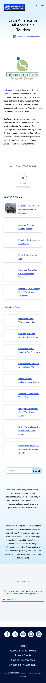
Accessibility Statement (23, 664)
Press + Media (23, 655)
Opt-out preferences (23, 659)
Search (37, 471)
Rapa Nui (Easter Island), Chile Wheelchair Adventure (29, 292)
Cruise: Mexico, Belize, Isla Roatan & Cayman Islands (28, 449)
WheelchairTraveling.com (29, 36)
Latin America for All (12, 90)
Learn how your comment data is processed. (25, 592)
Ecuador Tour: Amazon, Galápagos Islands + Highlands (28, 209)
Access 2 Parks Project (23, 650)
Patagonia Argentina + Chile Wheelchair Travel (28, 273)
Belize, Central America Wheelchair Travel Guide (29, 430)
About (23, 645)
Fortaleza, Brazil (12, 307)
